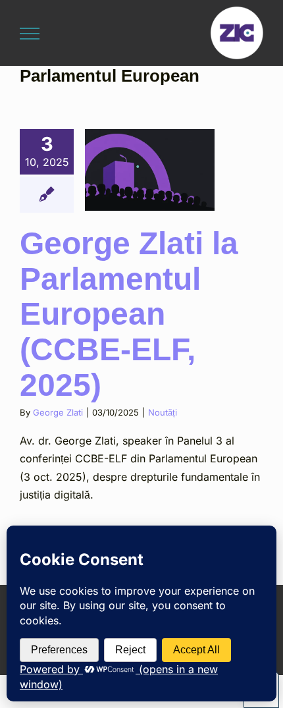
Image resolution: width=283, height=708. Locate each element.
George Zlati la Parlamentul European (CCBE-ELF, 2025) (129, 314)
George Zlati (58, 412)
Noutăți (162, 412)
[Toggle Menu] (29, 34)
